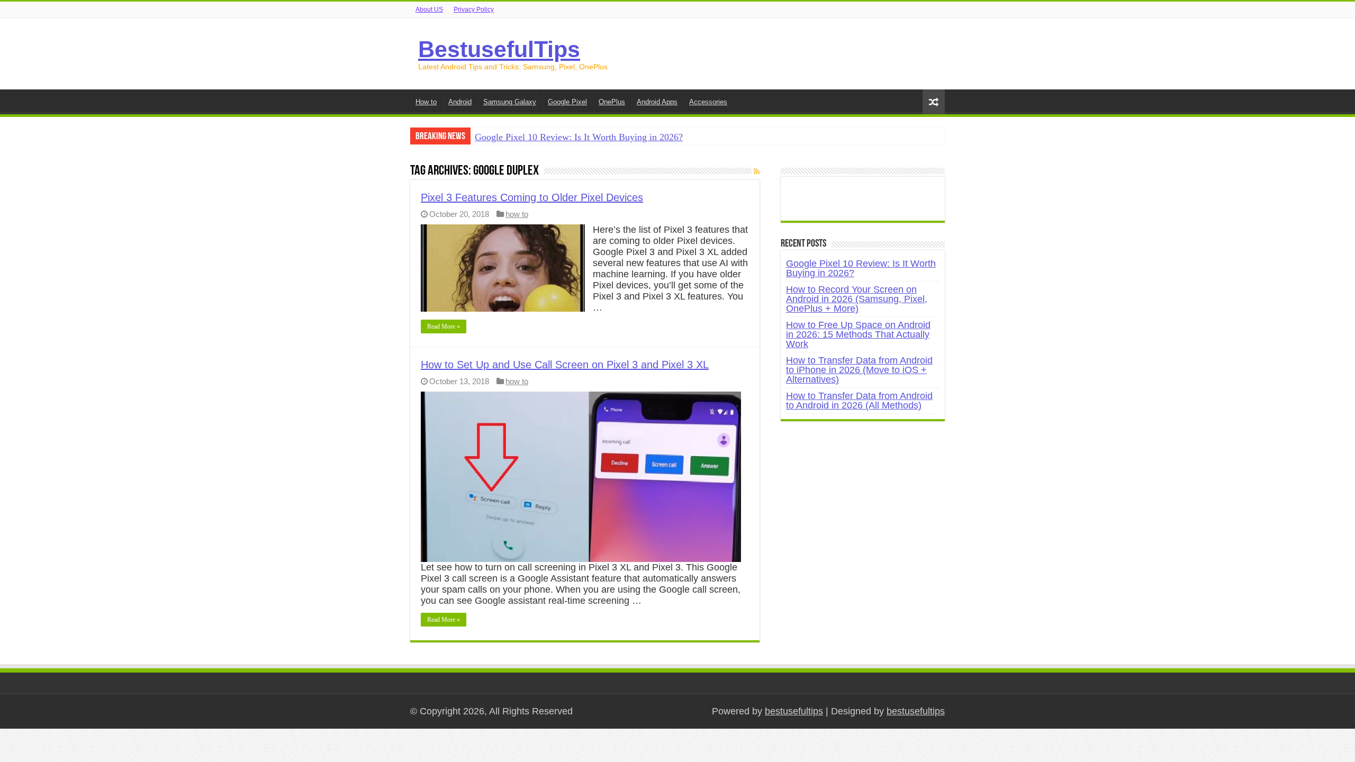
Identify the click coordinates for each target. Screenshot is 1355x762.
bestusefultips (794, 711)
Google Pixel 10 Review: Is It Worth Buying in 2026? (579, 137)
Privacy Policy (474, 9)
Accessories (708, 102)
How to (426, 102)
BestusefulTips (499, 49)
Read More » (443, 326)
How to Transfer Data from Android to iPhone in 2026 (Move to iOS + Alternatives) (859, 370)
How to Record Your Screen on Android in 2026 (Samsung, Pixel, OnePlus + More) (856, 299)
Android (460, 102)
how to (516, 214)
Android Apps (657, 102)
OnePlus (612, 102)
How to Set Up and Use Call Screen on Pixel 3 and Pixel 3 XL (565, 364)
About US (429, 9)
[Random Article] (934, 101)
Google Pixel (567, 102)
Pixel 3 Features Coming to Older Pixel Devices (532, 197)
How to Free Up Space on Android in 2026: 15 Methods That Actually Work (858, 334)
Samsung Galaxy (509, 102)
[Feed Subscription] (757, 171)
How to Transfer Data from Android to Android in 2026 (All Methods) (859, 401)
